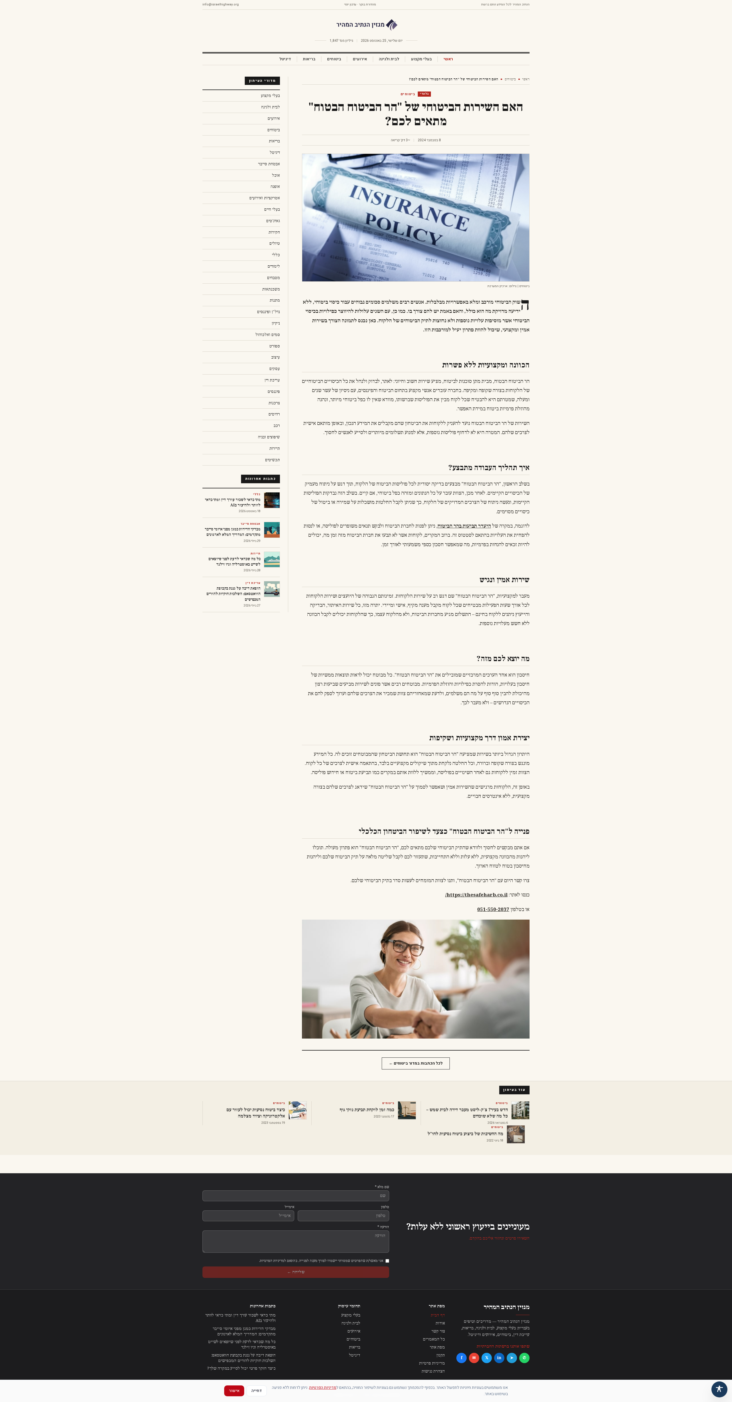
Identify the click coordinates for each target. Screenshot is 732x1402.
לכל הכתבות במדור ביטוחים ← (416, 1063)
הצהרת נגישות (433, 1371)
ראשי (448, 59)
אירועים (360, 59)
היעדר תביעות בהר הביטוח (464, 526)
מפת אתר (437, 1347)
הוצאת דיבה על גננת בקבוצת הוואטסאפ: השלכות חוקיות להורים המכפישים (243, 1358)
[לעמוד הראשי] (366, 25)
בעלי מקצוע (421, 59)
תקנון (440, 1355)
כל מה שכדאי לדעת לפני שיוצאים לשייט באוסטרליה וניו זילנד (242, 1344)
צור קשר (438, 1331)
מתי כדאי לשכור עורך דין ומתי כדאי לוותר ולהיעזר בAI (240, 1318)
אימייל (289, 1207)
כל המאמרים (434, 1339)
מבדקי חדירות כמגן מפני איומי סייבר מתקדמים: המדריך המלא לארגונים (244, 1331)
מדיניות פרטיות (432, 1363)
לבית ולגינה (389, 59)
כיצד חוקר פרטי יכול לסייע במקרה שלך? (241, 1368)
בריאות (309, 59)
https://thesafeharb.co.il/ (476, 895)
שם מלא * (382, 1187)
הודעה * (383, 1227)
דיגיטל (285, 59)
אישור (234, 1391)
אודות (440, 1323)
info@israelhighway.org (220, 4)
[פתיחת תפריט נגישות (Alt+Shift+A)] (719, 1389)
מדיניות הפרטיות (322, 1388)
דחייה (256, 1391)
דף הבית (438, 1315)
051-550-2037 (493, 909)
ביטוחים (334, 59)
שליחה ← (296, 1272)
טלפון (385, 1207)
